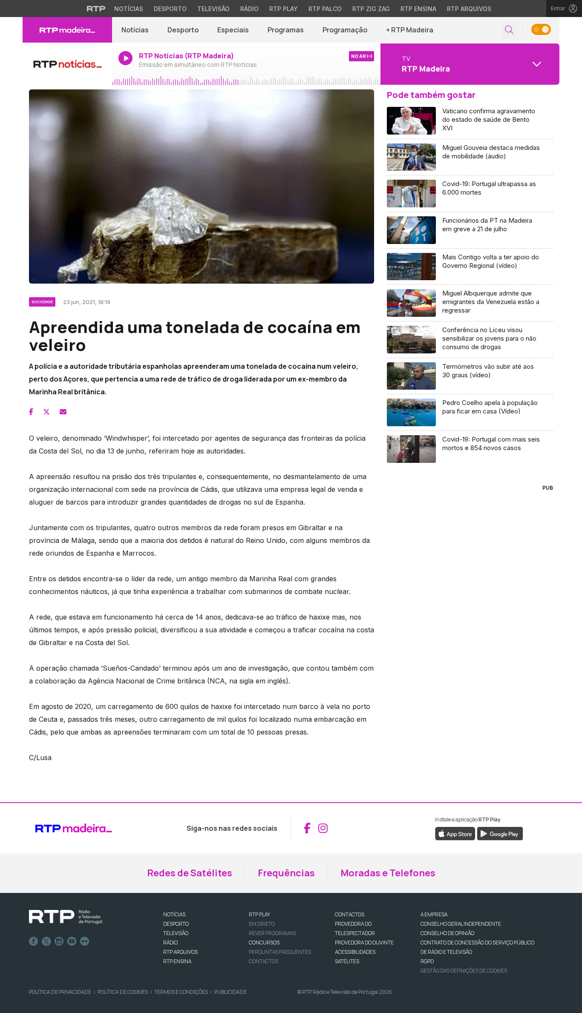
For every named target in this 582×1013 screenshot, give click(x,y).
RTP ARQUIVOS (180, 952)
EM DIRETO (262, 923)
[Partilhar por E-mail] (63, 411)
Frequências (286, 873)
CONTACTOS (349, 914)
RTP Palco (325, 8)
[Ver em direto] (67, 64)
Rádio (249, 8)
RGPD (427, 961)
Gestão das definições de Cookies (464, 970)
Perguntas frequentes (280, 952)
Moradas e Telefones (387, 873)
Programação (345, 29)
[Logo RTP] (65, 917)
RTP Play (283, 8)
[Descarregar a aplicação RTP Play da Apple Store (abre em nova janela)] (455, 833)
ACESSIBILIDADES (355, 952)
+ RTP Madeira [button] (409, 29)
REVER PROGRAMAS (272, 933)
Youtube (72, 941)
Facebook (33, 941)
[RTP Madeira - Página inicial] (67, 30)
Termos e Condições (181, 992)
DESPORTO (176, 923)
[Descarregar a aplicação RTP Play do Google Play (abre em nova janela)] (500, 833)
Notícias (128, 8)
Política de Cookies (123, 992)
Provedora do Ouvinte (364, 942)
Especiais (233, 29)
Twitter (46, 941)
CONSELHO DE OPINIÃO (447, 933)
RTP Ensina (418, 8)
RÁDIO (170, 942)
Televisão (213, 8)
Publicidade (230, 992)
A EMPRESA (434, 914)
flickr (84, 941)
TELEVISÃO (175, 933)
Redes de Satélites (189, 873)
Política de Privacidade (60, 992)
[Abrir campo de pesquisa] (509, 30)
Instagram (59, 941)
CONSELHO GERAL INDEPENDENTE (461, 923)
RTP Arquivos (469, 8)
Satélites (347, 961)
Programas (286, 29)
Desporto (170, 8)
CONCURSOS (264, 942)
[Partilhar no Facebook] (31, 411)
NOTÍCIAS (174, 914)
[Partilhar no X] (46, 411)
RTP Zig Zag (371, 8)
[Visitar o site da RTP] (96, 8)
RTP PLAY (259, 914)
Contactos (263, 961)
